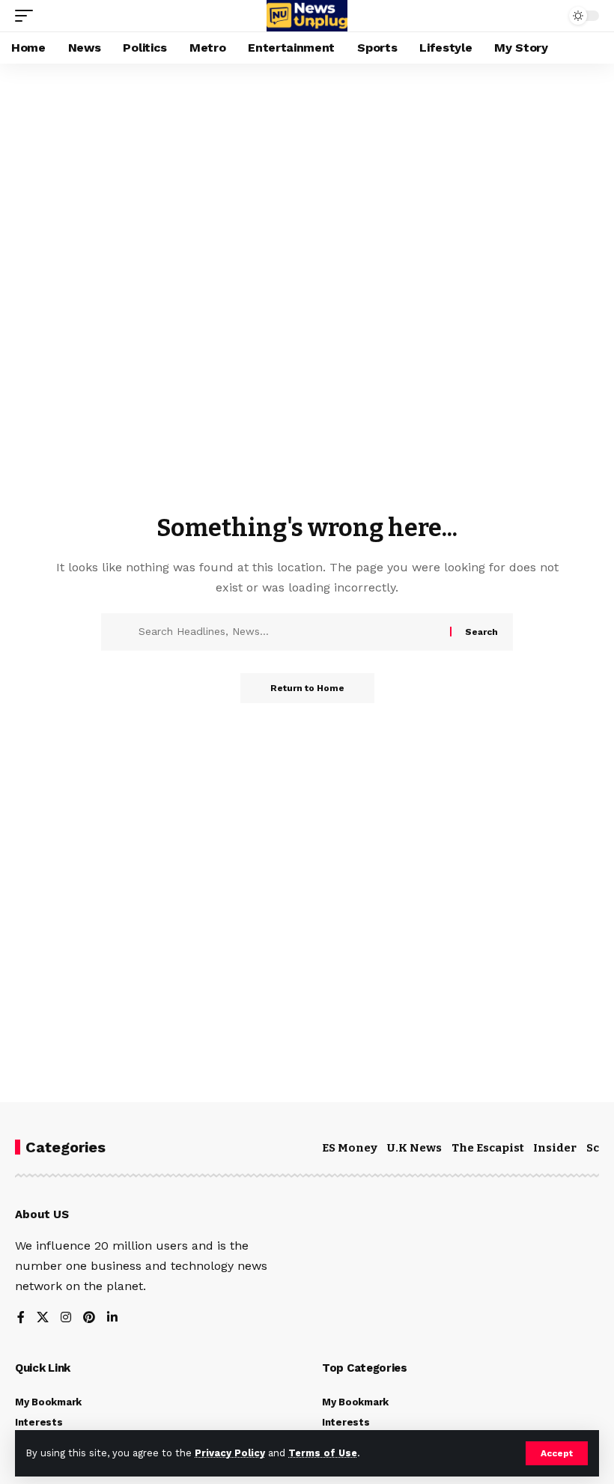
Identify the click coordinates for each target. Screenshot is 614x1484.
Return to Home (307, 688)
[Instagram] (65, 1318)
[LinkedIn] (112, 1318)
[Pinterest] (89, 1318)
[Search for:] (288, 632)
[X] (42, 1318)
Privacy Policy (230, 1453)
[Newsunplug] (307, 15)
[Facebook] (21, 1318)
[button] (557, 1453)
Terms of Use (322, 1453)
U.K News (414, 1148)
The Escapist (488, 1148)
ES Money (349, 1148)
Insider (555, 1148)
